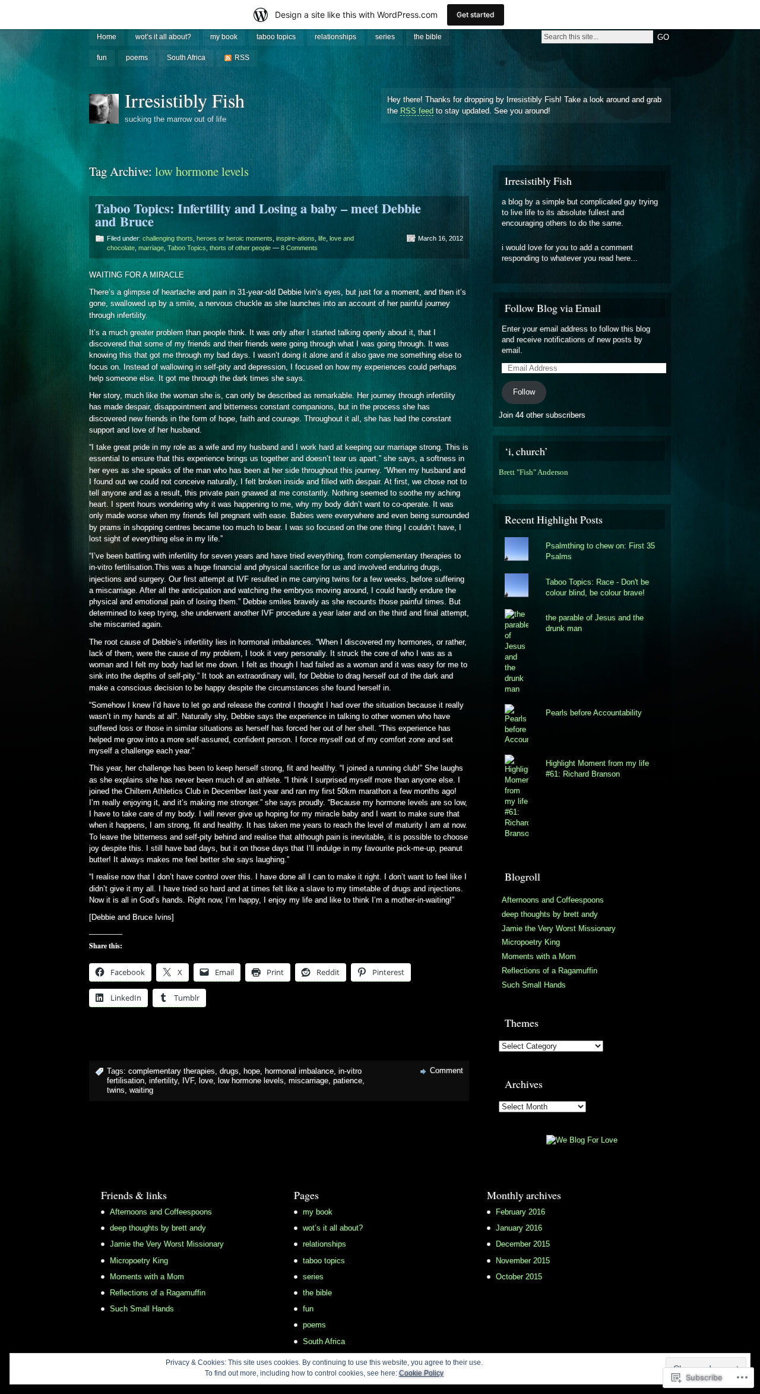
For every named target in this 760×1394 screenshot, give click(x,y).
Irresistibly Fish (185, 100)
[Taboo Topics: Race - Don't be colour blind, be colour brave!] (582, 573)
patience (347, 1080)
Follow (524, 391)
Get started (476, 14)
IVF (188, 1080)
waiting (141, 1090)
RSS (242, 57)
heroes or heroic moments (235, 238)
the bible (428, 37)
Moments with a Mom (539, 956)
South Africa (186, 57)
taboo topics (276, 37)
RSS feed (416, 110)
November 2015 (523, 1260)
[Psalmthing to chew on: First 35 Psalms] (582, 537)
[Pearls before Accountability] (582, 704)
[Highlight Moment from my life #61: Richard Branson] (582, 754)
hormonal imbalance (299, 1071)
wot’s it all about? (163, 37)
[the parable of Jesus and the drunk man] (582, 609)
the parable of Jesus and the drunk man (595, 623)
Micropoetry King (531, 942)
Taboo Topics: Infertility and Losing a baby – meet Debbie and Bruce (258, 214)
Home (106, 37)
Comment (446, 1070)
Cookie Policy (421, 1373)
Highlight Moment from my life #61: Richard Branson (597, 768)
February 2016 (520, 1211)
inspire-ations (295, 238)
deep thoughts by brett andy (550, 914)
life (322, 238)
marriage (151, 247)
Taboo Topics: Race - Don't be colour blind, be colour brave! (597, 587)
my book (224, 37)
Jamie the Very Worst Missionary (559, 928)
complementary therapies (171, 1071)
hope (251, 1071)
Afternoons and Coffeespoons (553, 899)
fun (102, 57)
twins (116, 1090)
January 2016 (519, 1227)
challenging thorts (167, 238)
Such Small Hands (534, 984)
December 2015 (523, 1244)
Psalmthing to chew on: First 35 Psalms (600, 551)
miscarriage (308, 1080)
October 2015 (519, 1276)
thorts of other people (240, 247)
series (385, 37)
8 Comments (299, 247)
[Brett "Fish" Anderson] (502, 483)
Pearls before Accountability (594, 712)
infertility (163, 1080)
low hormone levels (251, 1080)
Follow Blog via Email (553, 308)
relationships (335, 37)
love (206, 1080)
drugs (229, 1071)
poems (137, 57)
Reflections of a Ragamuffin (549, 970)
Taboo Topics (186, 247)
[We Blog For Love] (581, 1140)
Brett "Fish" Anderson (533, 472)
